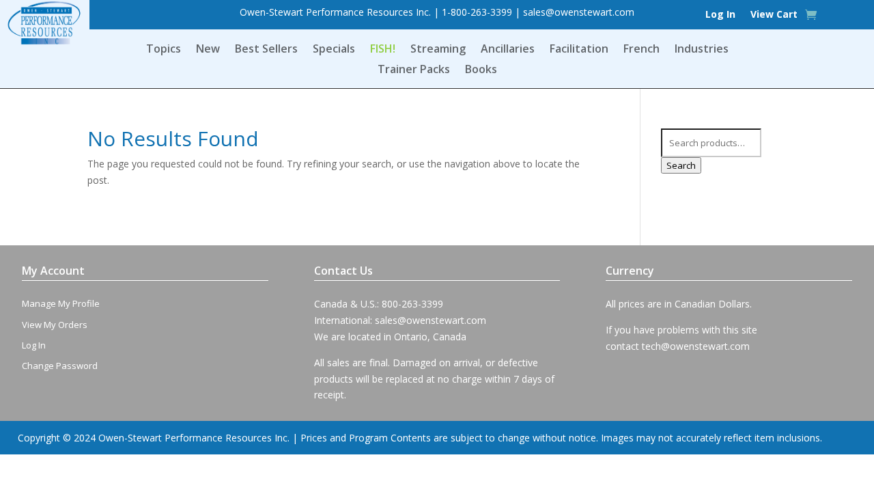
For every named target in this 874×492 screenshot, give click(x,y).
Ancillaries (508, 50)
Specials (334, 50)
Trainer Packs (414, 70)
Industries (702, 50)
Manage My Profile (61, 303)
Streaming (438, 50)
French (641, 50)
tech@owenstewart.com (696, 346)
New (208, 50)
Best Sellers (266, 50)
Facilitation (579, 50)
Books (481, 70)
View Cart (774, 15)
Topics (163, 50)
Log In (720, 15)
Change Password (60, 365)
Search (681, 165)
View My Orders (54, 324)
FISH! (382, 50)
